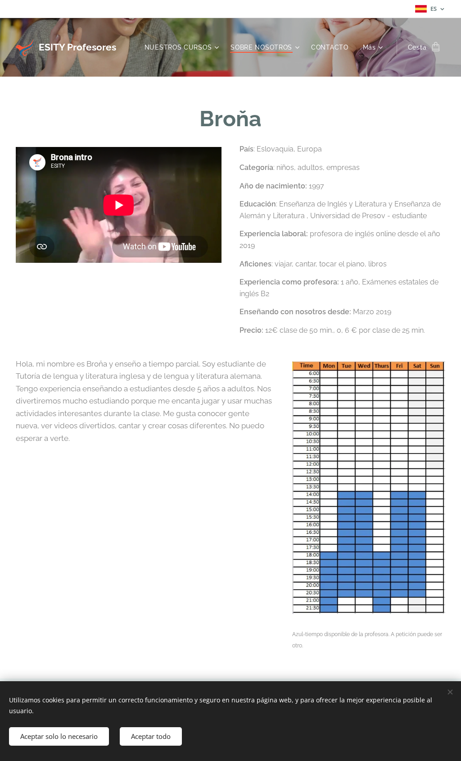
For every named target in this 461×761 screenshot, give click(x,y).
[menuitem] (183, 47)
